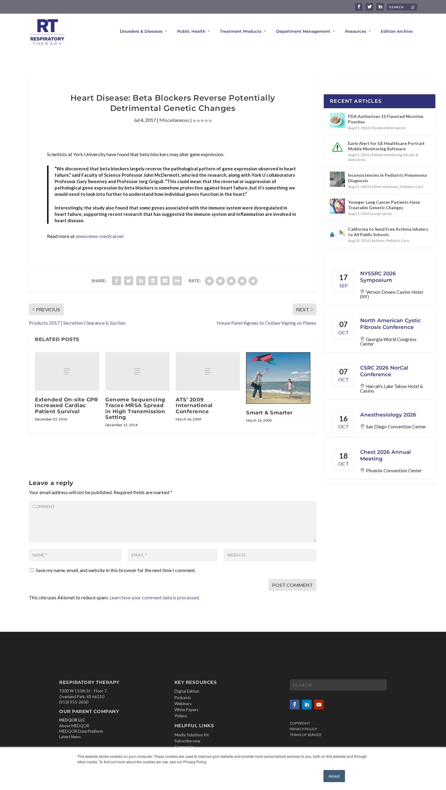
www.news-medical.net (100, 236)
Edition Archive (397, 31)
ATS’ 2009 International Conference (194, 405)
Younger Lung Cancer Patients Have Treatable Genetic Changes (384, 204)
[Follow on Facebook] (294, 704)
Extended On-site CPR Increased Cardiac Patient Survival (66, 405)
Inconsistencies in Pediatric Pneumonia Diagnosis (387, 177)
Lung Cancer (382, 213)
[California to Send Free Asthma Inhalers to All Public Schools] (337, 233)
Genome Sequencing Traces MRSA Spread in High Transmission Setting (135, 408)
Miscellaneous (174, 120)
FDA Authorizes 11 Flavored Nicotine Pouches (385, 119)
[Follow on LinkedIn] (307, 704)
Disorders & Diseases (141, 31)
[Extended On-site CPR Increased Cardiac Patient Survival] (67, 371)
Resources (355, 31)
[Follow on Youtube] (319, 704)
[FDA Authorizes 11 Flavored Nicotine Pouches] (337, 120)
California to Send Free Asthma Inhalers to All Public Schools (388, 231)
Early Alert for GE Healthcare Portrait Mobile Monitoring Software (386, 146)
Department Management (303, 31)
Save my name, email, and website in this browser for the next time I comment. (116, 570)
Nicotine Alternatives (389, 128)
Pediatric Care (411, 186)
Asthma (378, 240)
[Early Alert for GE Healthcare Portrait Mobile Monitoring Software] (337, 147)
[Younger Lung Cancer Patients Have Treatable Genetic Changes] (337, 206)
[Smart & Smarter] (278, 378)
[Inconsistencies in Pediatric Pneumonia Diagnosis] (337, 179)
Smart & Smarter (269, 413)
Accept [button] (334, 775)
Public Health (191, 31)
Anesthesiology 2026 (388, 415)
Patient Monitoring (387, 154)
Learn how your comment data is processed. (155, 597)
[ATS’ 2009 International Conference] (208, 371)
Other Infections (385, 186)
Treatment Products (241, 31)
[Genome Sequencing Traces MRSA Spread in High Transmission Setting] (137, 371)
